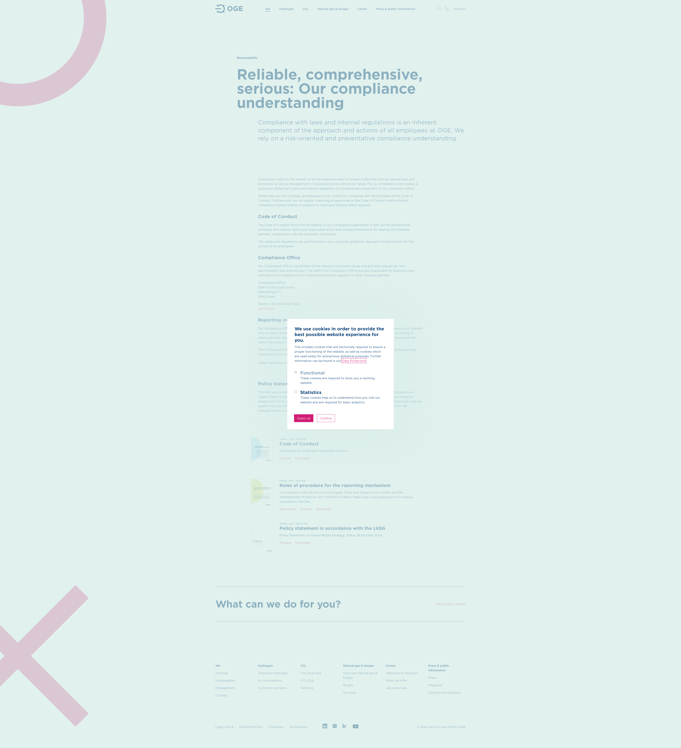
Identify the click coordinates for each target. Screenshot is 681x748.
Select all (303, 418)
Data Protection (354, 360)
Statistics (311, 392)
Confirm (326, 418)
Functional (312, 372)
